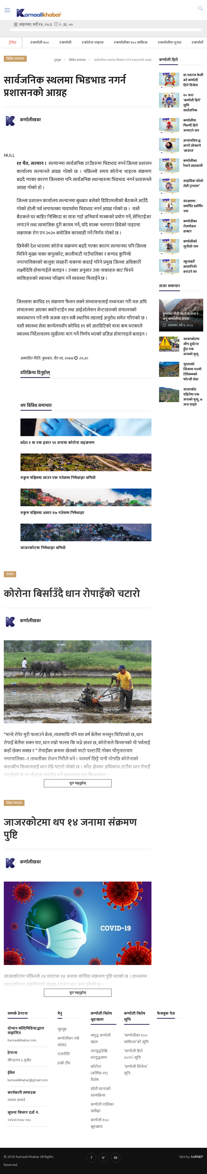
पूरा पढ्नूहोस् (77, 783)
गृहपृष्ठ (57, 60)
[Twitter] (103, 1157)
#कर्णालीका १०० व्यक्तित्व (130, 42)
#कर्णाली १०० (39, 42)
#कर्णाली (65, 42)
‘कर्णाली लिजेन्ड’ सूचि (135, 1070)
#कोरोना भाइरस (93, 42)
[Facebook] (91, 1157)
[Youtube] (115, 1157)
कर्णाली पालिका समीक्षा (102, 1108)
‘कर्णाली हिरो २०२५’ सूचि (133, 1054)
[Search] (200, 8)
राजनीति (64, 1054)
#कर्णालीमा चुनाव (169, 42)
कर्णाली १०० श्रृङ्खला (100, 1123)
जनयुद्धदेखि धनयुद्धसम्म (99, 1054)
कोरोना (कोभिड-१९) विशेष (99, 1073)
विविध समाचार (77, 60)
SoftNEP (197, 1157)
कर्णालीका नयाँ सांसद (68, 1041)
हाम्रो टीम (64, 1063)
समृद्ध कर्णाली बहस (101, 1038)
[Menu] (7, 10)
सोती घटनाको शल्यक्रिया (101, 1092)
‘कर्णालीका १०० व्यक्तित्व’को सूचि (136, 1038)
